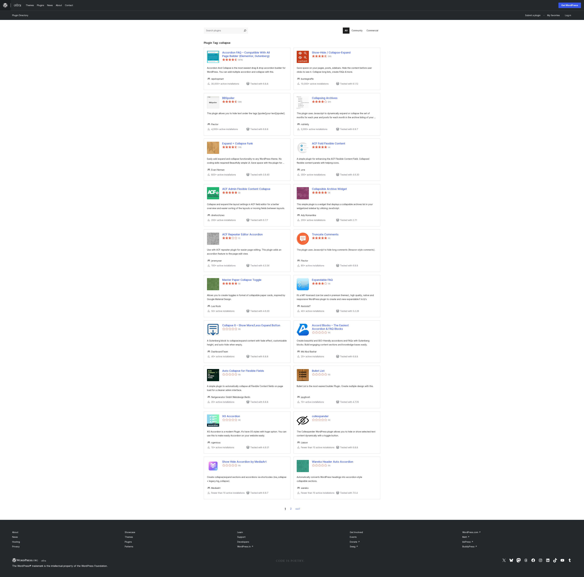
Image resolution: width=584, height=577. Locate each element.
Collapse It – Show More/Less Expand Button (251, 325)
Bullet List (318, 370)
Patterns (129, 546)
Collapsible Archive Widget (329, 189)
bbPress (467, 542)
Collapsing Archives (324, 98)
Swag (354, 546)
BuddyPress (469, 546)
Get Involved (356, 532)
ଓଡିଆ (43, 561)
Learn (240, 532)
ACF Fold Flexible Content (328, 143)
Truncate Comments (325, 234)
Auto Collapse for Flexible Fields (243, 370)
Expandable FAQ (322, 279)
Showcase (130, 532)
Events (353, 537)
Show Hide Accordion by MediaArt (244, 461)
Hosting (16, 542)
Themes (129, 537)
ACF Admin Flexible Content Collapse (246, 189)
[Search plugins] (245, 31)
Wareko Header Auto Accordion (332, 461)
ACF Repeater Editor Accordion (242, 234)
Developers (243, 542)
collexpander (320, 416)
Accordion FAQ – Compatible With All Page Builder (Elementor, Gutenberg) (246, 54)
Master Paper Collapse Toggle (241, 279)
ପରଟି (297, 509)
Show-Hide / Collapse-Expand (331, 52)
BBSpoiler (228, 98)
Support (241, 537)
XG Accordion (231, 416)
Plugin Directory (20, 15)
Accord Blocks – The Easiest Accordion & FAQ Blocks (330, 327)
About (15, 532)
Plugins (128, 542)
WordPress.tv (245, 546)
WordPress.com (471, 532)
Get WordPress (569, 5)
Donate (355, 542)
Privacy (16, 546)
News (15, 537)
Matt (465, 537)
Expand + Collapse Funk (237, 143)
